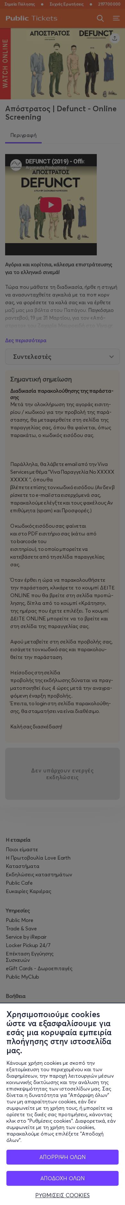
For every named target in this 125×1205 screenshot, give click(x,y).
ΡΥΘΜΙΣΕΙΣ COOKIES (62, 1195)
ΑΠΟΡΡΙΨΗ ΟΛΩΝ (62, 1157)
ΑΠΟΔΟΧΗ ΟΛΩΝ (62, 1178)
